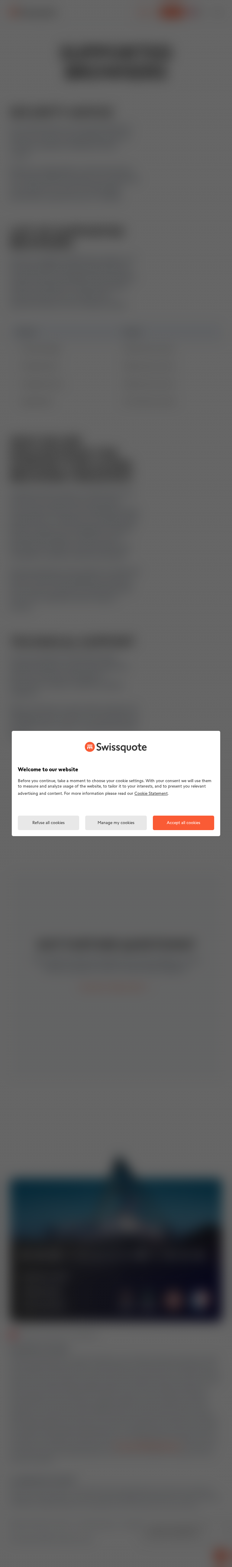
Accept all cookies (183, 823)
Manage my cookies (116, 823)
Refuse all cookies (48, 823)
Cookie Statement (151, 793)
